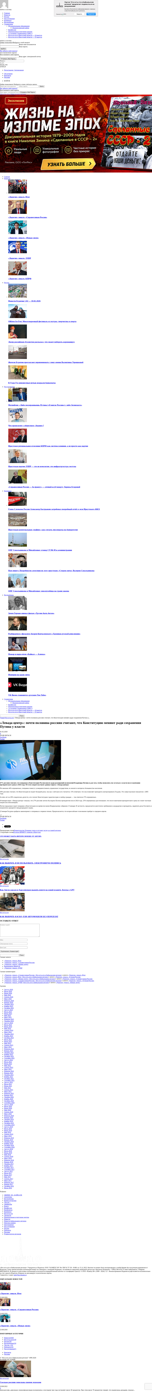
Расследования (9, 18)
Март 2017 (8, 1180)
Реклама (7, 77)
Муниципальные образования (18, 26)
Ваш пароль (23, 47)
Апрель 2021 (8, 1090)
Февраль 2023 (9, 1049)
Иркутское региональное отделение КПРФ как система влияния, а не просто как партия (48, 446)
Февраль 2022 (9, 1071)
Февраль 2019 (9, 1138)
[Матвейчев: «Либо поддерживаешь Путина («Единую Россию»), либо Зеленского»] (17, 401)
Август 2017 (8, 1171)
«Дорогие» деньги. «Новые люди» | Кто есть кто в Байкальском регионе (29, 979)
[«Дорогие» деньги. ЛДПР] (17, 254)
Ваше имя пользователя (27, 44)
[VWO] (64, 14)
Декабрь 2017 (9, 1164)
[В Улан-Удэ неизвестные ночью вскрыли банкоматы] (17, 379)
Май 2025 (7, 1015)
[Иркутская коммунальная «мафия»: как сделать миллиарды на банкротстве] (17, 526)
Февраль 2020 (9, 1116)
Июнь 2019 (8, 1130)
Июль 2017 (8, 1173)
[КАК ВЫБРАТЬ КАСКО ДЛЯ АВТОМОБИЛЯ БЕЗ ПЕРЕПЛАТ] (12, 911)
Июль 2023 (8, 1039)
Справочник (8, 24)
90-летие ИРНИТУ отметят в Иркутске (27, 832)
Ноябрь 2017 (8, 1166)
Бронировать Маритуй (12, 966)
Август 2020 (8, 1104)
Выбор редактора (10, 1200)
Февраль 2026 (9, 1001)
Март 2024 (8, 1032)
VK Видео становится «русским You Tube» (27, 695)
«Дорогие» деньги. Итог (19, 197)
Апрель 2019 (8, 1134)
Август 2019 (8, 1127)
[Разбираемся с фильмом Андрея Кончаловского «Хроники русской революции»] (17, 630)
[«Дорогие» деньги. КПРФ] (17, 275)
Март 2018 (8, 1158)
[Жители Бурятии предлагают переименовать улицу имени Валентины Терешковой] (17, 358)
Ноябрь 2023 (8, 1036)
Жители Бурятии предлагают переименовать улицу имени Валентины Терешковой (45, 362)
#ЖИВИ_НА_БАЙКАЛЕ (13, 1195)
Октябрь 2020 (9, 1101)
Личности (7, 1215)
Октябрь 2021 (9, 1078)
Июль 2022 (8, 1062)
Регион (6, 17)
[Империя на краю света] (17, 671)
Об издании (8, 74)
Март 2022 (8, 1069)
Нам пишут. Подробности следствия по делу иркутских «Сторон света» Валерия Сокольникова (51, 571)
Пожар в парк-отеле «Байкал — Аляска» (26, 654)
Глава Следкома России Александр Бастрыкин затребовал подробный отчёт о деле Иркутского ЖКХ (54, 509)
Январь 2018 (8, 1162)
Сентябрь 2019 (9, 1125)
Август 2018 (8, 1149)
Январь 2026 (8, 1002)
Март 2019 (8, 1136)
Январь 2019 (8, 1140)
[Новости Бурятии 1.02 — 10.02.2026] (17, 297)
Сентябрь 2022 (9, 1058)
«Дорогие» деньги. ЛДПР (19, 258)
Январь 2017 (8, 1184)
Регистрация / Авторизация (14, 70)
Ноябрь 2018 (8, 1143)
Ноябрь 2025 (8, 1006)
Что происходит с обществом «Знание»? (26, 426)
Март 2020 (8, 1114)
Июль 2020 (8, 1106)
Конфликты (8, 1210)
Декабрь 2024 (9, 1021)
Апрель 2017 (8, 1179)
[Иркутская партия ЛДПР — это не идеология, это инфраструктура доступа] (17, 462)
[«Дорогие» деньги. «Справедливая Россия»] (17, 213)
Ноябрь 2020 (8, 1099)
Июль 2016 (8, 1188)
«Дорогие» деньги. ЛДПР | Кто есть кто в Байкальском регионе (26, 982)
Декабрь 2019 (9, 1119)
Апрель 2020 (8, 1112)
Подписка (91, 14)
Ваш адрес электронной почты (30, 56)
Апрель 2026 (8, 997)
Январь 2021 (8, 1095)
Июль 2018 (8, 1151)
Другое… (7, 1202)
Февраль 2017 (9, 1182)
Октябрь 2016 (9, 1186)
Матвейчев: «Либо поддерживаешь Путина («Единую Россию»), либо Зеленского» (45, 405)
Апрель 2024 (8, 1030)
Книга (6, 1206)
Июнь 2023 (8, 1041)
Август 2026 (8, 989)
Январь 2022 (8, 1073)
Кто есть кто (4, 859)
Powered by (59, 14)
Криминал (7, 20)
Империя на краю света (19, 675)
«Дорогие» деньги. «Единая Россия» (68, 977)
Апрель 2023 (8, 1045)
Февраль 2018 (9, 1160)
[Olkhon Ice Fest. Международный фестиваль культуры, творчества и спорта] (17, 317)
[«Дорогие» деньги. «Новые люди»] (17, 234)
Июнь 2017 (8, 1175)
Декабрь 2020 (9, 1097)
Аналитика (8, 1197)
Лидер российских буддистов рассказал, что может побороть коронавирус (41, 342)
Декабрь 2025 (9, 1004)
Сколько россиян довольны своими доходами (20, 1382)
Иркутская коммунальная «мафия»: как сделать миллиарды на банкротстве (43, 530)
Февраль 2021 (9, 1093)
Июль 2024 (8, 1025)
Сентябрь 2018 (9, 1147)
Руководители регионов (12, 1234)
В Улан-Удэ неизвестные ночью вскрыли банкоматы (32, 383)
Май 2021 (7, 1088)
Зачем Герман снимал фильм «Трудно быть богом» (31, 613)
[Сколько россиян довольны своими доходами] (15, 1376)
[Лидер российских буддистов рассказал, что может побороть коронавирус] (17, 338)
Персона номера (10, 1223)
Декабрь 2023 (9, 1034)
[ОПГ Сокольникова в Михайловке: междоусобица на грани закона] (17, 587)
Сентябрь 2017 (9, 1169)
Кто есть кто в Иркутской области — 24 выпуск (25, 35)
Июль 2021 (8, 1084)
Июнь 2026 (8, 993)
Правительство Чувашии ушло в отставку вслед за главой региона (37, 830)
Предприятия (9, 1225)
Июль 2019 (8, 1129)
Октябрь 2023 (9, 1038)
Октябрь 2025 (9, 1008)
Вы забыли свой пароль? (8, 51)
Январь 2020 (8, 1117)
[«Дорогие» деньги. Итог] (17, 193)
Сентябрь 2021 (9, 1080)
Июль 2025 (8, 1012)
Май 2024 (7, 1028)
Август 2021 (8, 1082)
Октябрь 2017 (9, 1167)
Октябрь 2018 (9, 1145)
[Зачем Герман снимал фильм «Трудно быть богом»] (17, 609)
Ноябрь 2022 (8, 1054)
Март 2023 (8, 1047)
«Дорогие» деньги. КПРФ (19, 279)
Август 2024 (8, 1023)
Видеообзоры (9, 22)
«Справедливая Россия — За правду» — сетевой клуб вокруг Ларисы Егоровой (44, 487)
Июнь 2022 (8, 1064)
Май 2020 (7, 1110)
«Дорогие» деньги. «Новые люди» (23, 238)
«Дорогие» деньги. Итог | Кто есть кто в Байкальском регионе (26, 977)
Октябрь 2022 (9, 1056)
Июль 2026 (8, 991)
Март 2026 (8, 999)
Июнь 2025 (8, 1014)
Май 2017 (7, 1177)
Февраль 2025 (9, 1019)
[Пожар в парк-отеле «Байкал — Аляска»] (17, 650)
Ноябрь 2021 (8, 1077)
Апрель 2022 (8, 1067)
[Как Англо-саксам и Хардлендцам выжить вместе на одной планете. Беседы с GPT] (12, 884)
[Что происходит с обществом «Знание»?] (17, 421)
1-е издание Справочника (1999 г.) (20, 33)
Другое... (8, 1345)
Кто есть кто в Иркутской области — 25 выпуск (25, 37)
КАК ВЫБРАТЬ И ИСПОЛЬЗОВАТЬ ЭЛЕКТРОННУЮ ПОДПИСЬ (30, 863)
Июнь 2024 (8, 1027)
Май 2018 (7, 1155)
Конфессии (12, 30)
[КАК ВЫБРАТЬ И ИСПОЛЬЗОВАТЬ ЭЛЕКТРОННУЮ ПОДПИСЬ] (12, 857)
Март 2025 (8, 1017)
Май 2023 (7, 1043)
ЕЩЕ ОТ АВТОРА (34, 836)
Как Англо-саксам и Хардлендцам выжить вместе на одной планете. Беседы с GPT (37, 890)
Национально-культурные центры (20, 31)
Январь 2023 (8, 1051)
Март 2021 (8, 1091)
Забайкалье (8, 1204)
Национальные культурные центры (16, 1217)
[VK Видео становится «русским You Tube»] (17, 691)
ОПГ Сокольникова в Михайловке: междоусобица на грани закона (38, 591)
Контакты (7, 75)
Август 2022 (8, 1060)
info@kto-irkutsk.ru (20, 1275)
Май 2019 (7, 1132)
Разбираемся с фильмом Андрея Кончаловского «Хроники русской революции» (44, 634)
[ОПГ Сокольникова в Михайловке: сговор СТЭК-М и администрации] (17, 546)
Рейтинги (7, 1230)
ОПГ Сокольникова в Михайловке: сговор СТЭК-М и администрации (40, 550)
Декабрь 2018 (9, 1142)
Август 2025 (8, 1010)
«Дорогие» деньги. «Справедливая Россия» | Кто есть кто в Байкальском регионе (32, 975)
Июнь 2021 (8, 1086)
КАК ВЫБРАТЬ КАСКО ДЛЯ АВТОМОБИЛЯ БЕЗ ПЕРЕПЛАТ (29, 916)
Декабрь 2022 (9, 1052)
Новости (7, 15)
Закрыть (79, 14)
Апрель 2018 (8, 1156)
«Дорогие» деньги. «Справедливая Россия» (27, 217)
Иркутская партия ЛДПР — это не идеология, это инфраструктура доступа (42, 466)
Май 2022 (7, 1065)
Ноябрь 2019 (8, 1121)
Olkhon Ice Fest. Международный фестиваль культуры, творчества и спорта (42, 321)
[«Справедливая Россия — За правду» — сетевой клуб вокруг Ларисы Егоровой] (17, 483)
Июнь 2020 (8, 1108)
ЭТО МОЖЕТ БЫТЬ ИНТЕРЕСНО (13, 836)
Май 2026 (7, 995)
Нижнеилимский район (20, 28)
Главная (7, 13)
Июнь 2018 (8, 1153)
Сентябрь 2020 (9, 1103)
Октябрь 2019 (9, 1123)
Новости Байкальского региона (15, 1221)
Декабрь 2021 (9, 1075)
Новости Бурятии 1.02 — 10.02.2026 (24, 301)
